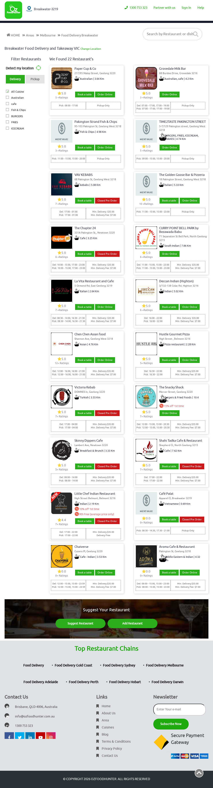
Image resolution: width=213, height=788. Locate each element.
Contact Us (109, 756)
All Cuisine (17, 91)
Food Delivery (33, 665)
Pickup (35, 79)
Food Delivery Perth (83, 682)
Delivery (15, 79)
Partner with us (164, 8)
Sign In (186, 8)
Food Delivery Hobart (125, 682)
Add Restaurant (132, 623)
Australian (17, 97)
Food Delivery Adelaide (41, 682)
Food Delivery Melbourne (165, 665)
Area (105, 720)
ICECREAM (17, 128)
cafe (13, 104)
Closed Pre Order (107, 200)
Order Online (105, 94)
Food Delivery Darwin (167, 682)
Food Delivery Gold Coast (73, 665)
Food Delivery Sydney (119, 665)
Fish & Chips (18, 110)
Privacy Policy (111, 749)
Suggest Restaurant (80, 623)
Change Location (90, 49)
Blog (104, 734)
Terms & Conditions (116, 742)
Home (106, 706)
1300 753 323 (138, 8)
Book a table (85, 94)
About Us (108, 713)
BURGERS (17, 116)
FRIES (14, 122)
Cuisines (107, 727)
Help (200, 8)
